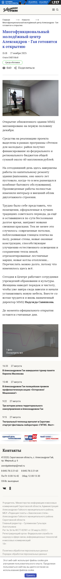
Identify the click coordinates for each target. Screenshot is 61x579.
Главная (6, 20)
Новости (26, 20)
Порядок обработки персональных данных (25, 554)
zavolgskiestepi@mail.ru (13, 466)
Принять (30, 575)
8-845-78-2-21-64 (29, 471)
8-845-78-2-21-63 (9, 471)
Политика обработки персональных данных (25, 550)
